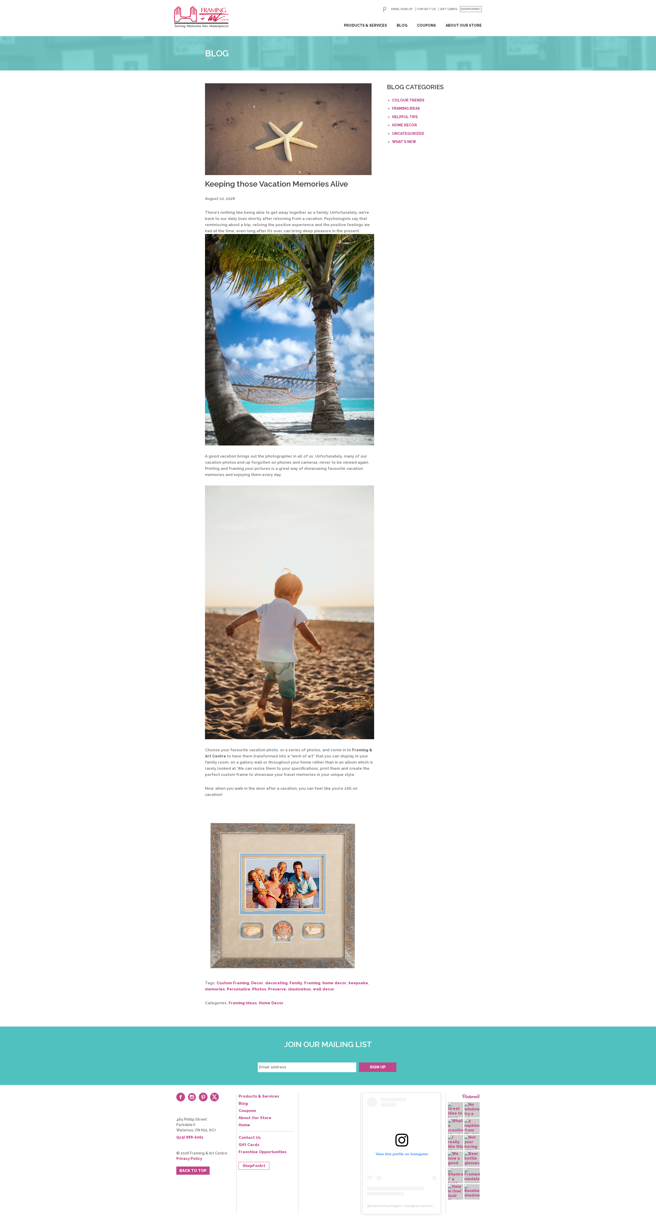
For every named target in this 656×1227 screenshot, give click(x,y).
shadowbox (299, 989)
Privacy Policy (189, 1159)
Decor (257, 983)
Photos (259, 989)
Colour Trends (408, 100)
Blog (402, 25)
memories (215, 989)
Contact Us (426, 9)
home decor (334, 983)
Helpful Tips (405, 117)
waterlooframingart (386, 1206)
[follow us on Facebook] (180, 1097)
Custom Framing (233, 983)
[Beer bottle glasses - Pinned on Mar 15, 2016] (472, 1158)
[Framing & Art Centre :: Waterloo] (201, 17)
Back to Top (193, 1170)
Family (296, 983)
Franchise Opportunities (262, 1152)
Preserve (277, 989)
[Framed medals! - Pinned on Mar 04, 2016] (472, 1174)
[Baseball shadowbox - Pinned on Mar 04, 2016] (472, 1191)
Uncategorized (408, 133)
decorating (276, 983)
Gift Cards (448, 9)
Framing (312, 983)
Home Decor (271, 1003)
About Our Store (464, 25)
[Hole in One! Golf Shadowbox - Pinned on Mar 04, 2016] (455, 1193)
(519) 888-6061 (189, 1137)
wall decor (323, 989)
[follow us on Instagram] (192, 1097)
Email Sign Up (402, 9)
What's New (404, 142)
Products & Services (365, 25)
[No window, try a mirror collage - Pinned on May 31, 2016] (472, 1113)
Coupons (426, 25)
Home (244, 1125)
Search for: (384, 9)
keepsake (358, 983)
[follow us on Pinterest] (203, 1097)
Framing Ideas (243, 1003)
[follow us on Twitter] (214, 1097)
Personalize (238, 989)
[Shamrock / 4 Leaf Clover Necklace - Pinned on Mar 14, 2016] (455, 1181)
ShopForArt (471, 9)
